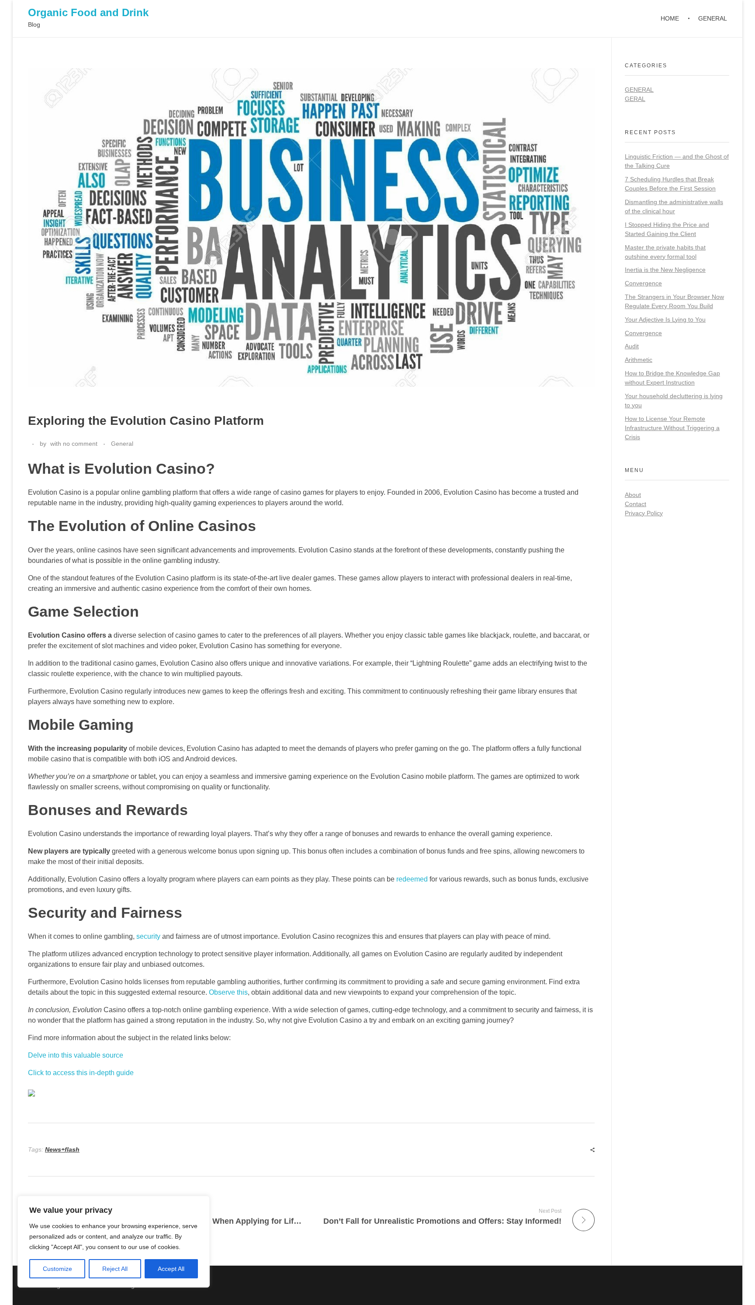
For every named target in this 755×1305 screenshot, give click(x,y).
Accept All (171, 1268)
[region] (113, 1242)
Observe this (228, 992)
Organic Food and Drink (88, 12)
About (633, 494)
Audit (632, 346)
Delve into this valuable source (75, 1055)
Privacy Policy (644, 513)
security (148, 936)
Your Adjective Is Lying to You (665, 319)
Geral (635, 98)
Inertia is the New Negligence (665, 269)
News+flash (62, 1149)
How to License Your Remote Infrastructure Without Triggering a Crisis (672, 428)
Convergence (643, 283)
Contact (635, 503)
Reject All (115, 1268)
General (122, 443)
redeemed (412, 879)
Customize (57, 1268)
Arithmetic (638, 359)
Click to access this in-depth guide (81, 1072)
